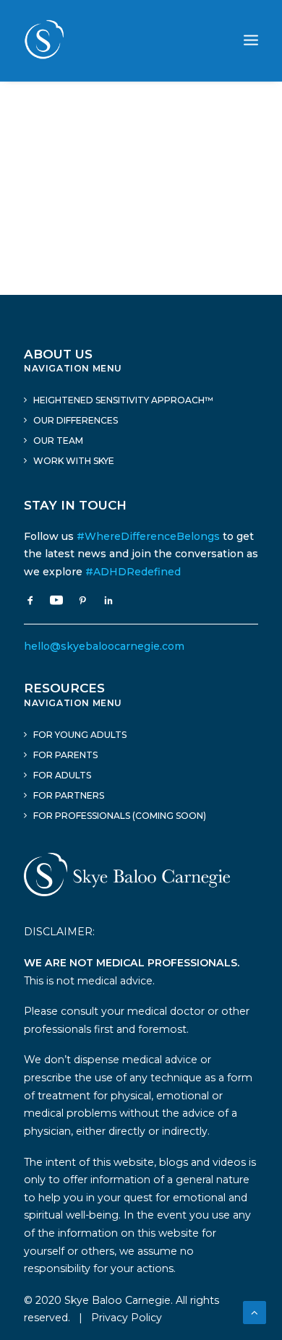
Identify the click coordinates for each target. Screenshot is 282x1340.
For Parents (65, 755)
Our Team (58, 440)
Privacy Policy (126, 1317)
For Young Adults (80, 734)
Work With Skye (73, 460)
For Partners (68, 795)
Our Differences (75, 420)
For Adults (62, 775)
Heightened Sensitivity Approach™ (123, 400)
